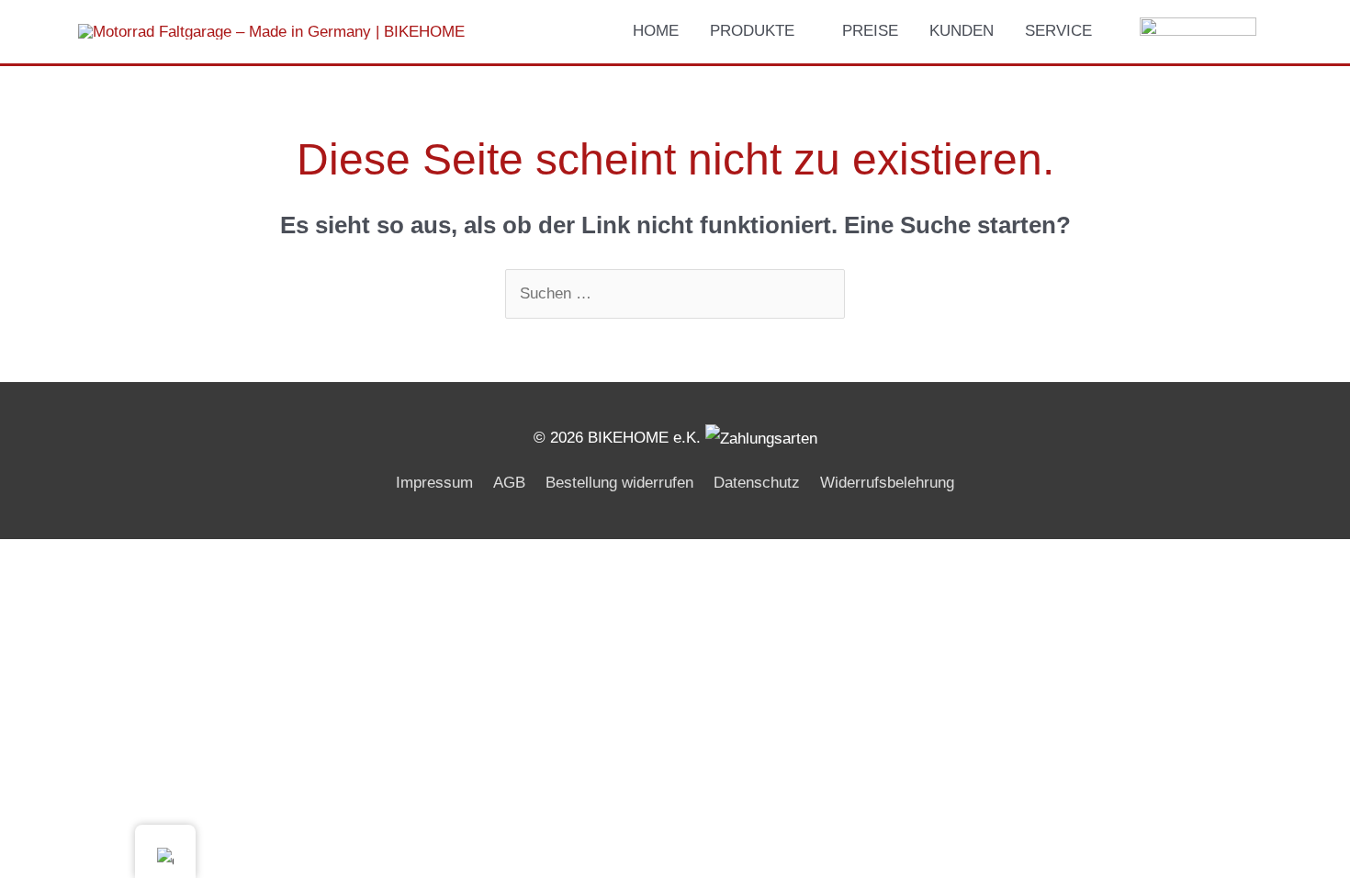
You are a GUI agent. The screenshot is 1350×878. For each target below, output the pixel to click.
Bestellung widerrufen (619, 482)
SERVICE (1058, 30)
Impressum (434, 482)
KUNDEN (961, 30)
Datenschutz (757, 482)
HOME (656, 30)
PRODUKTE (752, 30)
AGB (509, 482)
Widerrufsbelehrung (887, 482)
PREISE (870, 30)
